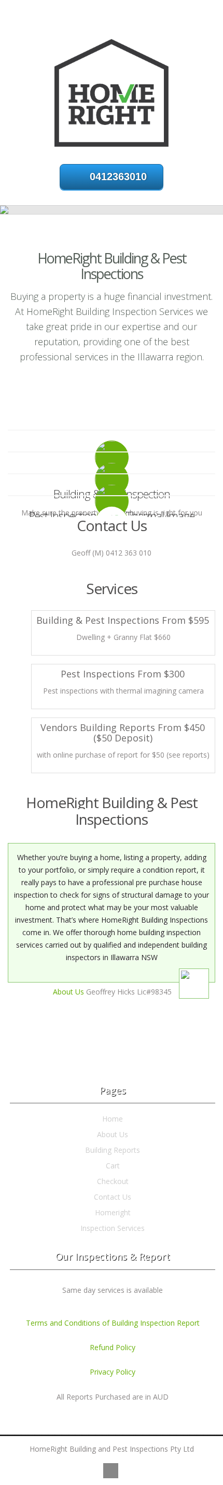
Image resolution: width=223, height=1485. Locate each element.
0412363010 (118, 176)
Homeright (113, 1212)
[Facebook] (110, 1470)
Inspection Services (112, 1228)
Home (112, 1119)
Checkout (113, 1181)
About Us (68, 992)
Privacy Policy (112, 1372)
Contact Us (112, 1197)
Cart (113, 1166)
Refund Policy (112, 1347)
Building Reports (112, 1150)
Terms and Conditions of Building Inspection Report (113, 1323)
